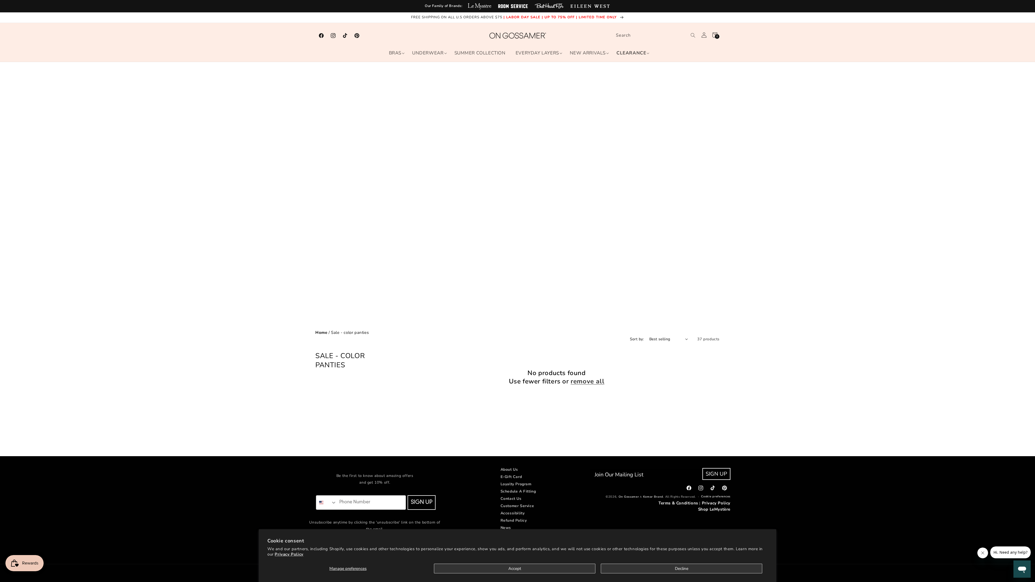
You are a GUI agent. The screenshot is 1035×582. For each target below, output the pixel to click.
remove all (587, 381)
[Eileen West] (590, 6)
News (506, 527)
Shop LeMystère (714, 509)
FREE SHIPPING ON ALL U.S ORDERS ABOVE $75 (457, 17)
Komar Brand (653, 497)
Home (321, 332)
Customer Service (517, 505)
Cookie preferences (715, 496)
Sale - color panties (350, 332)
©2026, (611, 497)
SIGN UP (421, 502)
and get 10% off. (374, 482)
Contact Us (511, 498)
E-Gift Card (511, 476)
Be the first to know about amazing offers (374, 475)
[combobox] (654, 35)
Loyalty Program (516, 484)
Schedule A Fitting (518, 491)
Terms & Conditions (678, 503)
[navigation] (517, 332)
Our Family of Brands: (444, 6)
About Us (509, 469)
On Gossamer (629, 497)
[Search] (693, 35)
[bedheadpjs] (549, 6)
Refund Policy (514, 520)
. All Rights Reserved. (679, 497)
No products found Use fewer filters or (557, 377)
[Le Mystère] (480, 6)
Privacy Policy (289, 554)
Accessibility (513, 513)
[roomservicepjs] (513, 6)
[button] (395, 53)
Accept (514, 568)
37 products (708, 339)
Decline (681, 568)
